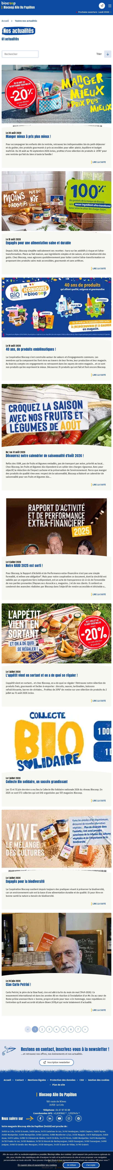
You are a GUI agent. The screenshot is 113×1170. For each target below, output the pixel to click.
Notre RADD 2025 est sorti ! (24, 566)
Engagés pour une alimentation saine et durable (38, 243)
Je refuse (71, 1165)
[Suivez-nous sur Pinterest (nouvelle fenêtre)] (78, 1118)
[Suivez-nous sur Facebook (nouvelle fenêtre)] (40, 1118)
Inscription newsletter (58, 1062)
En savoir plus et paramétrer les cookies (37, 1165)
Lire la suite (100, 162)
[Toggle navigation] (109, 6)
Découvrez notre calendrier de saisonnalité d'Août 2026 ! (45, 456)
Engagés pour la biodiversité (25, 882)
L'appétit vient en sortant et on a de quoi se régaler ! (42, 675)
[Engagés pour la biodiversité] (56, 842)
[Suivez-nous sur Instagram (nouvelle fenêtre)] (68, 1118)
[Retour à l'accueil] (8, 3)
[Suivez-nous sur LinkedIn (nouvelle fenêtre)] (49, 1118)
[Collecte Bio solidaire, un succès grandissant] (56, 742)
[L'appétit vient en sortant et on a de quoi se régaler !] (56, 635)
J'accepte (90, 1165)
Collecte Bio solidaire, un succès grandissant (37, 782)
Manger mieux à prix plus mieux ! (28, 137)
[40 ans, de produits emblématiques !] (56, 310)
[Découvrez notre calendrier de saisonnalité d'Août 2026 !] (56, 416)
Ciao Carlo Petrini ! (18, 985)
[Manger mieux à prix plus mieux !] (56, 97)
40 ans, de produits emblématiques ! (31, 349)
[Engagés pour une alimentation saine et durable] (56, 203)
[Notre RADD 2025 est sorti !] (56, 526)
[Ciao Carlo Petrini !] (56, 945)
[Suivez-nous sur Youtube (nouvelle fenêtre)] (59, 1118)
